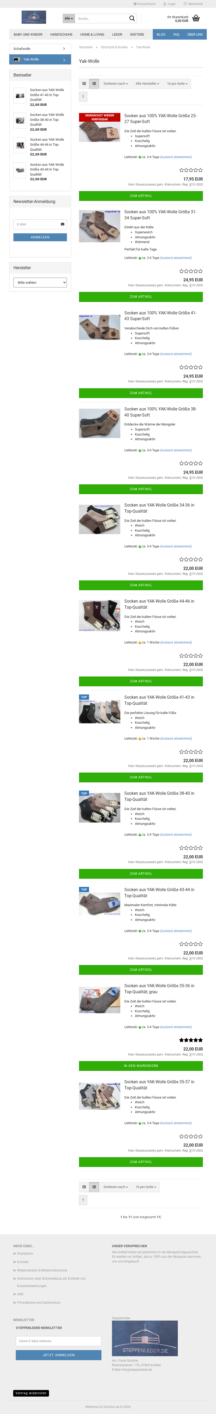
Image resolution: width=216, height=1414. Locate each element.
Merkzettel (195, 4)
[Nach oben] (201, 1406)
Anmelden (40, 237)
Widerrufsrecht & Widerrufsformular (42, 1270)
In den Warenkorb (141, 1066)
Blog (161, 34)
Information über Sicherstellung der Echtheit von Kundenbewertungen (51, 1282)
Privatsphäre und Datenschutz (38, 1302)
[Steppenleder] (34, 17)
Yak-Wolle (31, 59)
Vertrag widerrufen (31, 1393)
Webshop (92, 1407)
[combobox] (115, 84)
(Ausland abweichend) (176, 157)
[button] (144, 4)
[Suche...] (132, 18)
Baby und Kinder (28, 34)
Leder (117, 34)
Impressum (25, 1253)
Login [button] (171, 4)
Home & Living (92, 34)
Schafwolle (21, 49)
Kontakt (22, 1262)
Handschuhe (61, 34)
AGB (20, 1294)
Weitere (137, 34)
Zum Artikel (141, 196)
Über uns (195, 34)
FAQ (176, 34)
